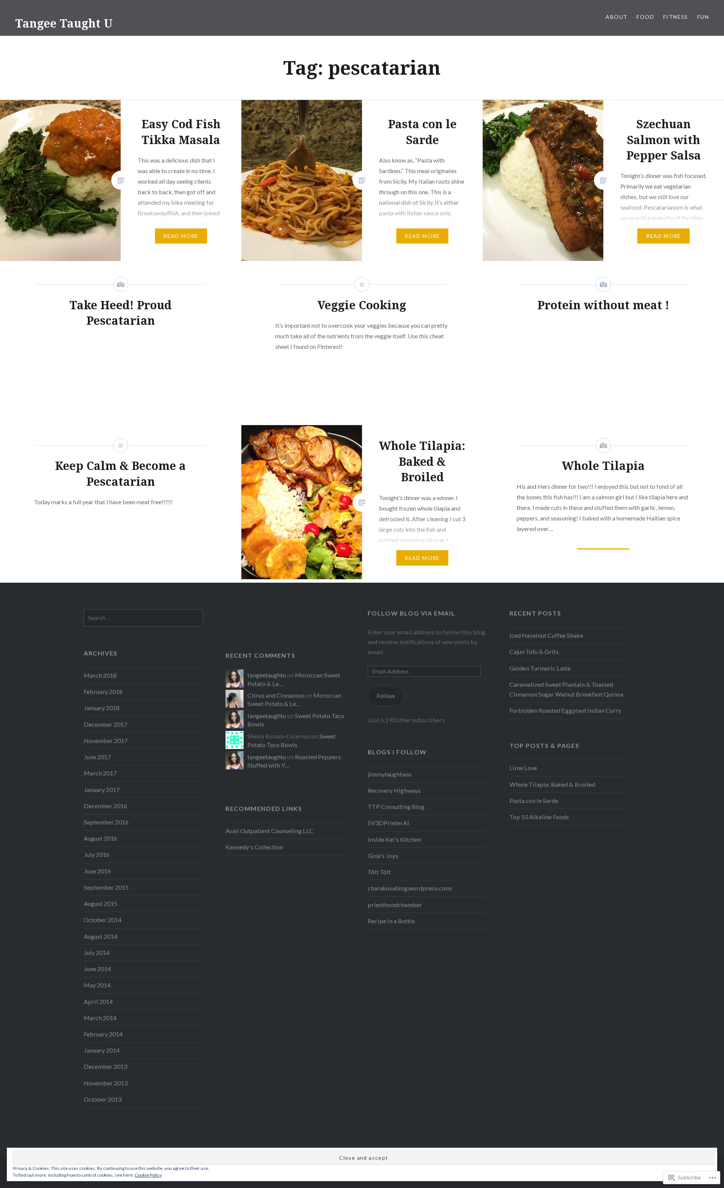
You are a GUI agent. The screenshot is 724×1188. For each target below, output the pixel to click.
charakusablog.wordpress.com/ (410, 888)
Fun (703, 17)
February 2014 (103, 1034)
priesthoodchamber (395, 904)
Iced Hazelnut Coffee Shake (546, 635)
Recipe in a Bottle (391, 920)
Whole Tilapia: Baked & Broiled (552, 784)
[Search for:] (143, 617)
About (616, 17)
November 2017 (105, 740)
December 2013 (105, 1066)
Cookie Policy (148, 1175)
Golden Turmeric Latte (540, 668)
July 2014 (96, 952)
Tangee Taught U (64, 23)
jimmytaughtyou (389, 774)
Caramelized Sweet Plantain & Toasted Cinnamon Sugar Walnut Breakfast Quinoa (566, 689)
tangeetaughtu (266, 674)
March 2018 (100, 675)
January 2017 (102, 789)
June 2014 (97, 968)
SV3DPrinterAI (388, 822)
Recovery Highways (394, 790)
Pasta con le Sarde (533, 800)
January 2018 (102, 707)
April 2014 (98, 1001)
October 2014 (102, 919)
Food (645, 17)
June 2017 (97, 756)
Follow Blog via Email (412, 613)
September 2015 (106, 887)
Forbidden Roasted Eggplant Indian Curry (565, 710)
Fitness (675, 17)
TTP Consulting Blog (396, 806)
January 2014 (102, 1050)
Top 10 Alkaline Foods (539, 816)
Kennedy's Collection (254, 846)
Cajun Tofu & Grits (534, 651)
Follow (386, 695)
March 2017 (100, 773)
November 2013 (105, 1083)
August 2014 (100, 936)
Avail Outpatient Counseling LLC (269, 830)
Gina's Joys (383, 855)
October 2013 (102, 1099)
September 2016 (106, 822)
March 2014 (100, 1017)
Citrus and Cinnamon (275, 695)
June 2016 (97, 871)
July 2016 (96, 854)
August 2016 (100, 838)
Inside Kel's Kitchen (394, 839)
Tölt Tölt (379, 871)
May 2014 (97, 984)
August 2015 (100, 903)
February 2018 (103, 691)
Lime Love (523, 767)
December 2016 (105, 805)
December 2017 (105, 724)
